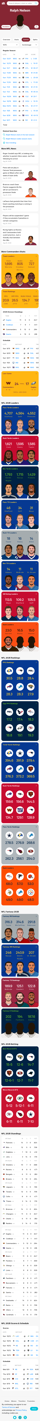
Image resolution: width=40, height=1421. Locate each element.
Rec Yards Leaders (10, 469)
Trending (21, 1401)
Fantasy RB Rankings (11, 916)
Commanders (8, 387)
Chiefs (8, 1218)
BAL (16, 1383)
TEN (17, 1350)
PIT (31, 1388)
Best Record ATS (10, 1049)
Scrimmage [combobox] (26, 45)
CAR (32, 1341)
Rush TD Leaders (10, 533)
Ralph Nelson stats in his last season (20, 135)
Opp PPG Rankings (10, 703)
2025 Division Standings (13, 312)
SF (16, 1374)
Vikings (9, 1265)
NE (17, 1345)
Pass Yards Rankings (11, 827)
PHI (26, 58)
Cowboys (9, 325)
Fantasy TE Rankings (11, 980)
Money (13, 1401)
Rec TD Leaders (9, 563)
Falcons (9, 1288)
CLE (26, 96)
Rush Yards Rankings (11, 786)
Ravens (9, 1169)
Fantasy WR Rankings (11, 947)
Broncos (9, 1209)
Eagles (8, 320)
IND (17, 362)
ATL (27, 68)
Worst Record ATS (10, 1090)
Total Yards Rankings (11, 744)
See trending (11, 143)
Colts (8, 1196)
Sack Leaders (8, 624)
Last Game (7, 373)
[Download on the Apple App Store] (14, 1417)
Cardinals (9, 1314)
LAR (31, 1374)
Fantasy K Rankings (11, 1011)
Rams (8, 1305)
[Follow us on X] (25, 1417)
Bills (7, 1147)
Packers (9, 1261)
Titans (8, 1201)
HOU (27, 101)
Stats (16, 39)
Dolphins (9, 1152)
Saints (8, 1292)
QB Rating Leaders (10, 594)
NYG (27, 87)
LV (32, 1350)
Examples (31, 1401)
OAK (27, 77)
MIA (32, 1336)
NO (26, 120)
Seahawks (10, 1300)
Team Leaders (8, 256)
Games (26, 39)
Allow (34, 1409)
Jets (8, 1157)
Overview (6, 39)
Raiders (9, 1223)
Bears (8, 1256)
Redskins (6, 26)
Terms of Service (8, 1407)
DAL (27, 63)
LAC (17, 1336)
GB (32, 1355)
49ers (8, 1310)
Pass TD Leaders (10, 502)
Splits (35, 39)
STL (27, 82)
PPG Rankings (8, 662)
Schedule (6, 340)
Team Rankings (9, 291)
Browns (9, 1179)
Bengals (9, 1174)
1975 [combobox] (5, 45)
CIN (17, 1355)
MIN (26, 73)
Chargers (9, 1214)
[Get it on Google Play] (20, 1417)
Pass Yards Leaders (11, 407)
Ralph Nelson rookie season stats (19, 139)
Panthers (9, 1278)
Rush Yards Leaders (11, 438)
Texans (9, 1192)
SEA (17, 358)
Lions (8, 1270)
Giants (8, 334)
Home (7, 1401)
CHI (16, 1379)
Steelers (9, 1165)
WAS (17, 348)
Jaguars (9, 1187)
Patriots (9, 1142)
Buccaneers (10, 1283)
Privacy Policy (21, 1410)
